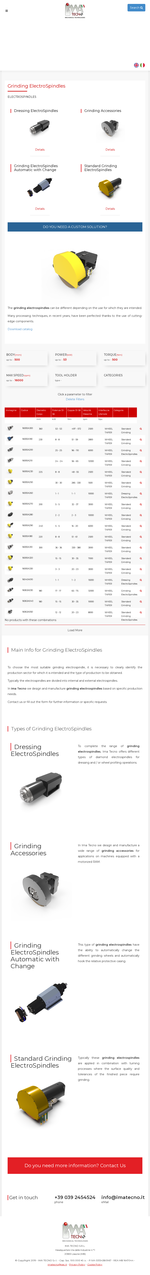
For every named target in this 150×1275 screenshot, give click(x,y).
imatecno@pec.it (57, 1264)
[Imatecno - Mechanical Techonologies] (75, 10)
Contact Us (113, 1165)
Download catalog (20, 329)
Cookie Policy (94, 1264)
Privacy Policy (77, 1264)
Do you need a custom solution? (75, 227)
